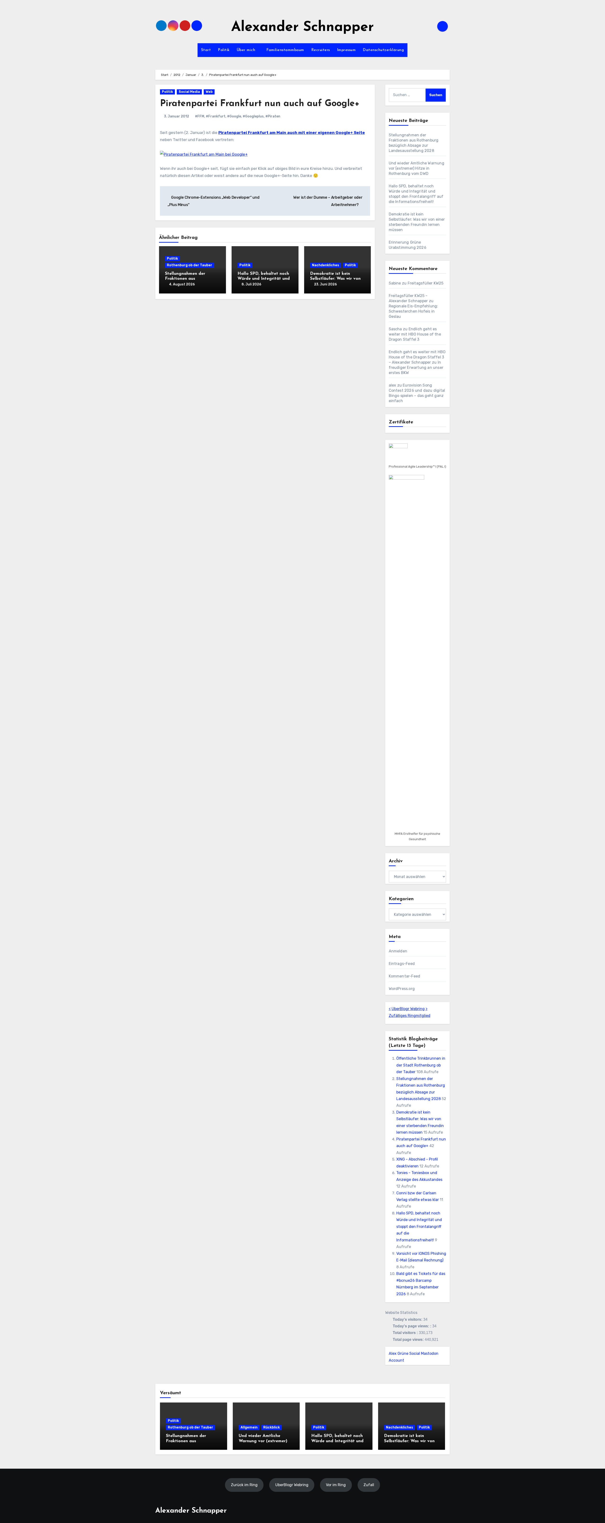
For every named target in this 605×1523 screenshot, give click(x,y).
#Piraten (272, 116)
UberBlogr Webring (408, 1009)
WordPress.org (402, 988)
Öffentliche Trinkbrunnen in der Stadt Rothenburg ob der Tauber (420, 1065)
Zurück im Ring (244, 1485)
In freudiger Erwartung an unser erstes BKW (416, 367)
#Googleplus (253, 116)
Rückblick (271, 1427)
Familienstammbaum (285, 50)
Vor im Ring (336, 1485)
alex (392, 385)
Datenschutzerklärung (383, 50)
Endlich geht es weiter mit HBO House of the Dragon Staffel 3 (415, 334)
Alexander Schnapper (302, 27)
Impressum (346, 50)
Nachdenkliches (325, 265)
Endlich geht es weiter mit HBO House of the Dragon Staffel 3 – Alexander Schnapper (417, 357)
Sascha (395, 329)
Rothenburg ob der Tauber (189, 265)
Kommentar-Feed (404, 976)
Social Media (189, 92)
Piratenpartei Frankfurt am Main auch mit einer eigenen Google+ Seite (291, 132)
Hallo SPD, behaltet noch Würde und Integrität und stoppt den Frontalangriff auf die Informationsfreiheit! (419, 1226)
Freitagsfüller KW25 (426, 283)
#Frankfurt (215, 116)
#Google (234, 116)
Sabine (395, 283)
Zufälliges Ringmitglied (409, 1015)
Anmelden (398, 951)
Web (209, 92)
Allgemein (249, 1427)
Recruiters (320, 50)
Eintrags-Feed (402, 963)
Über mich (247, 50)
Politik (224, 50)
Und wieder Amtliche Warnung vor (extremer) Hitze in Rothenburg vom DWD (416, 168)
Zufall (368, 1485)
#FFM (199, 116)
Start (206, 50)
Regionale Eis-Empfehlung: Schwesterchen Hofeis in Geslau (413, 311)
